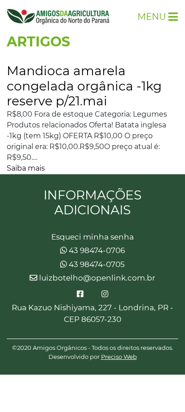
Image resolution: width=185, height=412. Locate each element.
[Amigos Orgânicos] (58, 17)
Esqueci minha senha (92, 236)
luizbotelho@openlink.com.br (96, 277)
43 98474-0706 (96, 250)
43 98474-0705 (96, 264)
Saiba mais (26, 168)
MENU (151, 16)
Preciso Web (119, 356)
